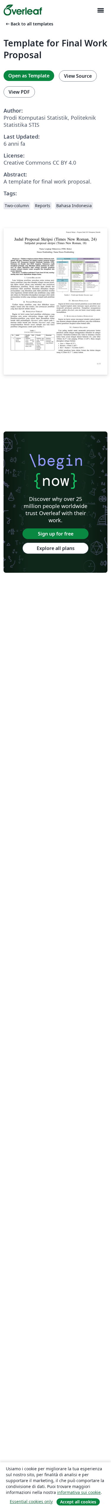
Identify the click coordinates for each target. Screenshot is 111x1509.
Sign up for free (55, 533)
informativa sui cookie (79, 1492)
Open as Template (28, 75)
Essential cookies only (31, 1501)
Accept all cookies (78, 1502)
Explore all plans (56, 548)
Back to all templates (29, 24)
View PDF (19, 92)
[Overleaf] (23, 10)
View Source (78, 76)
